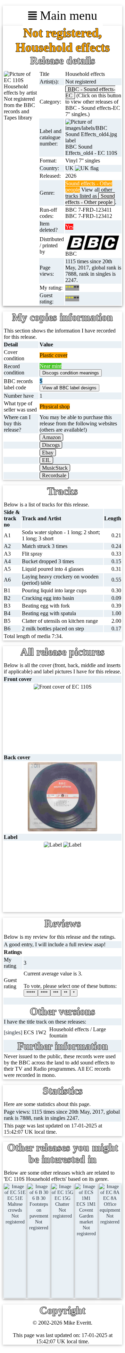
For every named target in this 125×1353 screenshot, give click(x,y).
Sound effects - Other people (90, 199)
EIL (46, 460)
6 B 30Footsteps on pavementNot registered (38, 1212)
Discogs (51, 445)
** (65, 993)
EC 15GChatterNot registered (62, 1207)
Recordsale (54, 475)
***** (30, 993)
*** (55, 993)
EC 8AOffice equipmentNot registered (110, 1209)
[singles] (13, 1032)
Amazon (51, 437)
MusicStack (55, 468)
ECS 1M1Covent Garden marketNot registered (86, 1218)
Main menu (67, 16)
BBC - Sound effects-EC (90, 92)
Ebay (47, 453)
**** (44, 993)
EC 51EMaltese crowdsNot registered (15, 1209)
